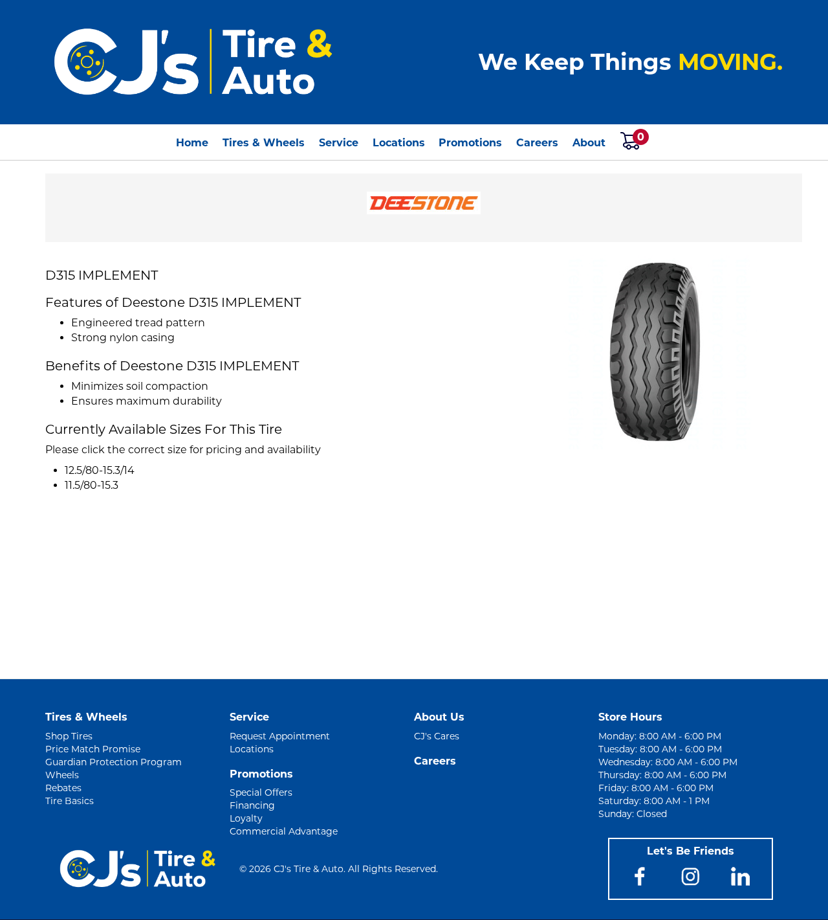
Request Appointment (280, 736)
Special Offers (261, 792)
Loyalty (246, 818)
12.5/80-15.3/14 (100, 470)
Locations (399, 143)
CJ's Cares (436, 736)
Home (192, 143)
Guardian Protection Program (113, 762)
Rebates (63, 788)
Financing (252, 805)
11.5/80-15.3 (91, 485)
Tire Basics (69, 801)
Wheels (62, 775)
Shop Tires (69, 736)
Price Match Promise (92, 749)
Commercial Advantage (284, 831)
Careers (537, 143)
